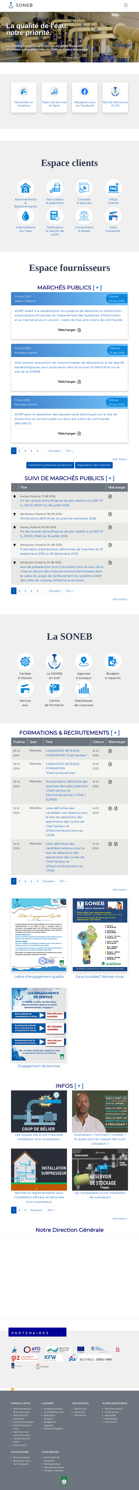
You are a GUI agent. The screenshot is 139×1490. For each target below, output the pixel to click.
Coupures (113, 231)
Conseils (84, 199)
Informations (25, 227)
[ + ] (97, 287)
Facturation (55, 199)
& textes (84, 231)
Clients (113, 203)
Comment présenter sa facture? (50, 465)
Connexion (111, 1421)
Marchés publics (114, 1408)
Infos (113, 227)
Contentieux (84, 227)
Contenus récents (53, 1470)
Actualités (110, 1415)
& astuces (84, 203)
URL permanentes (54, 1467)
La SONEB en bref (54, 1412)
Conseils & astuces (23, 1421)
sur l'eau (25, 231)
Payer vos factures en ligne (54, 104)
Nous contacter (21, 1457)
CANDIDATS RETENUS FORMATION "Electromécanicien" (63, 768)
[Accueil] (12, 5)
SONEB (24, 5)
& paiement (55, 203)
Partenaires (111, 1418)
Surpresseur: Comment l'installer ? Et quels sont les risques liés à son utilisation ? (100, 1139)
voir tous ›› (120, 459)
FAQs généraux (52, 1464)
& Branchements (25, 204)
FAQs (113, 199)
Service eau (80, 1408)
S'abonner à (12, 1389)
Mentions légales (53, 1428)
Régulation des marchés (94, 465)
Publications (112, 1412)
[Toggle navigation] (126, 5)
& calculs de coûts (55, 232)
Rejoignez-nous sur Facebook (84, 104)
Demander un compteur (23, 104)
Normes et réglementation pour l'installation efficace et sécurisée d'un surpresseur (39, 1197)
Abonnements (26, 199)
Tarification (55, 227)
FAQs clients (20, 1445)
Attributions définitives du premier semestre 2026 (58, 518)
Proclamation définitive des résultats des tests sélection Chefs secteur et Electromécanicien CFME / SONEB (67, 790)
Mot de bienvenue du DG (115, 104)
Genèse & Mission (53, 1408)
